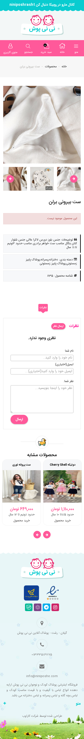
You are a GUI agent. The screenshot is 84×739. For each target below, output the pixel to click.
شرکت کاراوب (30, 716)
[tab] (43, 308)
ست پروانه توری (21, 465)
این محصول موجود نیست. (61, 218)
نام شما (69, 351)
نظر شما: (69, 382)
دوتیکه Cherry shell (62, 465)
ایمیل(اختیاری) (64, 365)
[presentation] (10, 179)
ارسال (19, 419)
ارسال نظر (58, 326)
